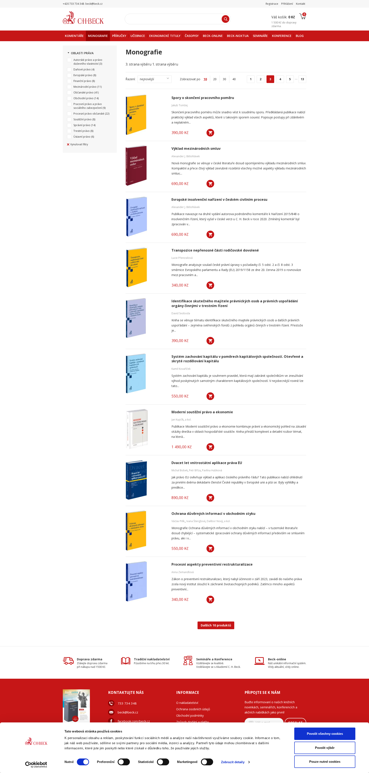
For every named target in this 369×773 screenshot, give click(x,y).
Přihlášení (287, 4)
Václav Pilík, (178, 521)
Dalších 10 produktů (216, 625)
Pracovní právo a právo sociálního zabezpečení (87, 106)
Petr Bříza (195, 470)
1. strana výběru (165, 64)
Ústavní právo (81, 136)
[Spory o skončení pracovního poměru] (146, 115)
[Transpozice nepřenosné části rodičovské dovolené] (146, 267)
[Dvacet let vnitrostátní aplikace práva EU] (146, 480)
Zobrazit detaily (233, 762)
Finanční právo (82, 81)
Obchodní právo (83, 98)
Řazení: (130, 79)
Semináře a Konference (214, 659)
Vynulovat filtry (79, 144)
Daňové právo (82, 69)
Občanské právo (83, 92)
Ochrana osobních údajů (193, 709)
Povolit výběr (325, 748)
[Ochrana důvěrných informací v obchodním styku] (146, 530)
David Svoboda (180, 313)
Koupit (210, 133)
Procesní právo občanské (88, 113)
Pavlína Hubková (212, 470)
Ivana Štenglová (195, 521)
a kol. (188, 419)
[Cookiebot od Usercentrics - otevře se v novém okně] (36, 764)
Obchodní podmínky (190, 715)
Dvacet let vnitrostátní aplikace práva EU (206, 463)
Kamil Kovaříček (180, 369)
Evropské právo (82, 75)
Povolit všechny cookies (325, 733)
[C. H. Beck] (89, 17)
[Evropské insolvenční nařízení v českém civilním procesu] (146, 216)
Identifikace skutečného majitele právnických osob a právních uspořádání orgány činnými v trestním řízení (234, 303)
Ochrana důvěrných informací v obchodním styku (213, 513)
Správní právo (81, 125)
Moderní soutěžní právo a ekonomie (202, 412)
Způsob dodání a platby (192, 722)
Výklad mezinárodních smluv (196, 148)
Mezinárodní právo (85, 87)
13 (302, 79)
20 (215, 79)
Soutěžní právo (82, 119)
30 (224, 79)
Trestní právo (81, 131)
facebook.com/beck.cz (134, 721)
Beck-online (277, 659)
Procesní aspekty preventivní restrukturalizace (212, 564)
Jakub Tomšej (179, 105)
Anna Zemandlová (182, 572)
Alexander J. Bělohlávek (185, 156)
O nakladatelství (187, 703)
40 (234, 79)
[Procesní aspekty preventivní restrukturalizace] (146, 581)
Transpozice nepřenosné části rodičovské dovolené (215, 250)
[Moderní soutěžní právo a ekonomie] (146, 429)
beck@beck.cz (128, 712)
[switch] (124, 761)
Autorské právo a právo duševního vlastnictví (87, 62)
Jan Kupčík (177, 419)
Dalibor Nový (215, 521)
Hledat (225, 19)
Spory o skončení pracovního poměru (202, 98)
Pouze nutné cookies (324, 761)
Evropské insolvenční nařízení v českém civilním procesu (219, 199)
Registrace (272, 4)
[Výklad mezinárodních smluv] (146, 165)
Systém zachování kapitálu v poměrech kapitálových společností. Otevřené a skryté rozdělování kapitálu (237, 358)
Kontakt (300, 4)
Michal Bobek (179, 470)
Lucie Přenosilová (182, 258)
